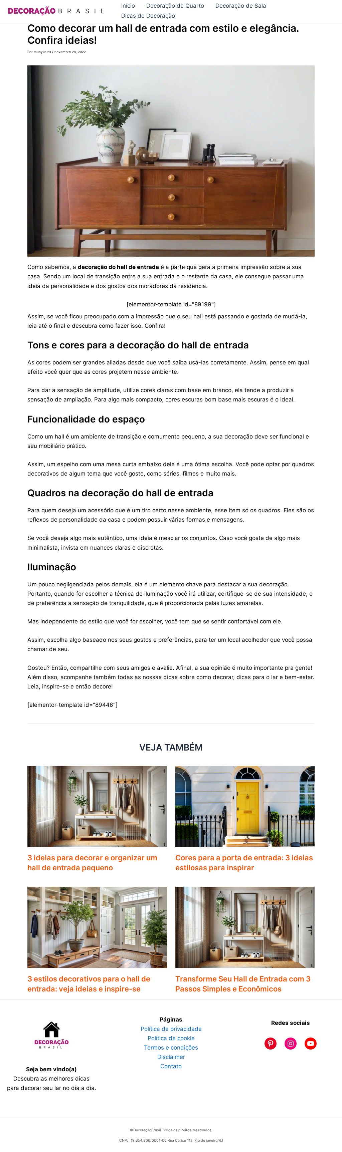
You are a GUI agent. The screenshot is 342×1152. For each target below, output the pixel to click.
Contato (171, 1066)
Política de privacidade (171, 1029)
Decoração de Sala (240, 5)
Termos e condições (171, 1047)
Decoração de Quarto (175, 5)
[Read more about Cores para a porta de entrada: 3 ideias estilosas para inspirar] (245, 806)
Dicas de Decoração (148, 15)
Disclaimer (171, 1057)
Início (128, 5)
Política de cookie (171, 1038)
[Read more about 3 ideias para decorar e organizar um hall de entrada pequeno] (97, 806)
